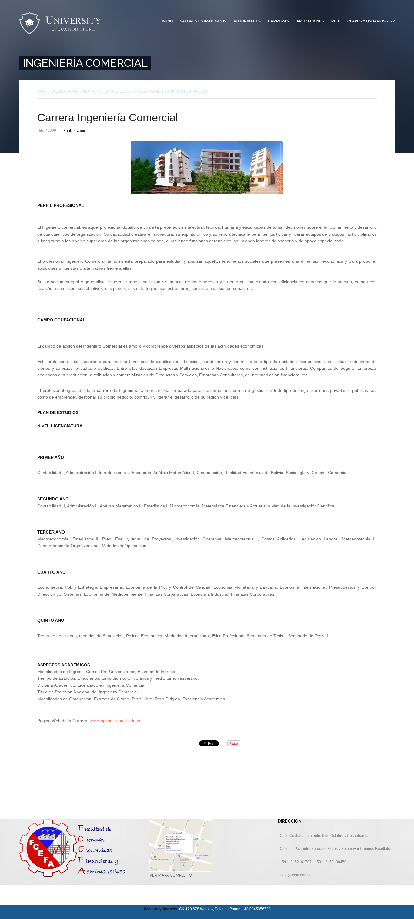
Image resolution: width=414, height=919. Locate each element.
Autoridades (247, 21)
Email (81, 130)
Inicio (167, 21)
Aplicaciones (310, 21)
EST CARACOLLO (193, 91)
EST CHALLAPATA (141, 91)
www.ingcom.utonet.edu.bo (115, 720)
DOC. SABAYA (82, 91)
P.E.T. (335, 21)
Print (67, 130)
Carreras (278, 21)
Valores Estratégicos (203, 21)
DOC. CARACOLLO (110, 91)
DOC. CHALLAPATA (53, 91)
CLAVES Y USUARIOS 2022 (371, 21)
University (60, 23)
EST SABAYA (168, 91)
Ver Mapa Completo (170, 875)
